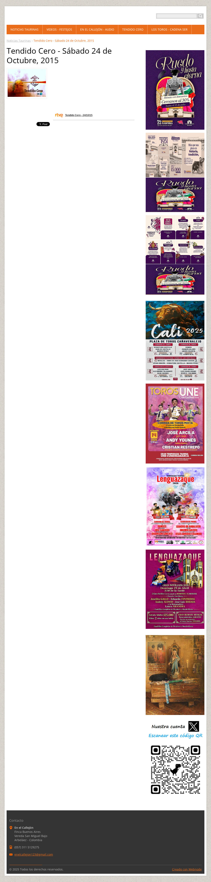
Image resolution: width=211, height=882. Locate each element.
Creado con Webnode (187, 869)
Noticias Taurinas (19, 41)
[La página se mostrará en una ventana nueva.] (27, 95)
